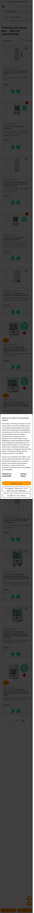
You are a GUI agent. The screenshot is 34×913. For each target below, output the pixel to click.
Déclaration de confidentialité (6, 475)
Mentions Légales (23, 475)
